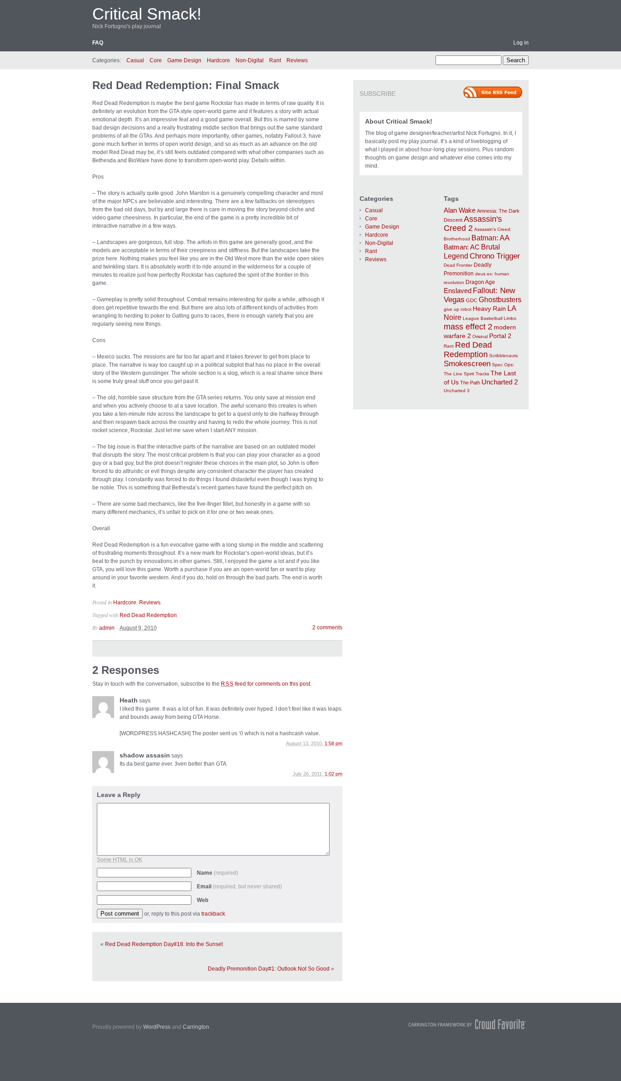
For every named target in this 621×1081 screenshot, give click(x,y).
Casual (135, 60)
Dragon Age (480, 282)
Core (156, 60)
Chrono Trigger (495, 255)
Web (202, 900)
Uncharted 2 (499, 382)
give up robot (457, 309)
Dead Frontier (458, 265)
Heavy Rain (489, 308)
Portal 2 (500, 335)
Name (217, 873)
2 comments (327, 627)
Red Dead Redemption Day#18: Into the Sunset (164, 944)
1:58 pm (333, 743)
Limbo (510, 318)
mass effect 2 (468, 326)
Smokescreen (467, 363)
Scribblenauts (503, 355)
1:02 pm (333, 774)
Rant (275, 60)
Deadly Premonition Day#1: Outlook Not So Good (269, 969)
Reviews (297, 60)
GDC (471, 300)
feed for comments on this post (265, 684)
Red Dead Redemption (148, 615)
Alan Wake (460, 210)
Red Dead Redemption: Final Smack (185, 85)
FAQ (97, 43)
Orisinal (480, 336)
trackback (213, 914)
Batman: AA (490, 238)
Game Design (184, 60)
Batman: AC (462, 247)
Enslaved (457, 290)
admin (107, 628)
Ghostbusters (500, 299)
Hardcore (218, 60)
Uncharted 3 (457, 390)
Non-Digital (249, 60)
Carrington (196, 1027)
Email (239, 886)
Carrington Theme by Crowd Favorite (467, 1024)
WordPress (156, 1027)
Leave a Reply (118, 794)
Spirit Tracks (476, 373)
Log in (521, 43)
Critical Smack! (146, 14)
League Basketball (482, 318)
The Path (470, 382)
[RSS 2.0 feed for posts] (492, 92)
